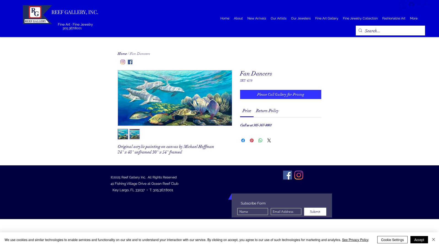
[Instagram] (122, 62)
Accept (419, 239)
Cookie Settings (392, 239)
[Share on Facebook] (243, 140)
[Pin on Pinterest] (251, 140)
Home (122, 53)
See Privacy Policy (355, 239)
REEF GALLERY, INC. (74, 11)
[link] (247, 110)
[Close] (433, 239)
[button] (403, 4)
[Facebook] (130, 62)
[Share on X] (269, 140)
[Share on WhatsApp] (260, 140)
